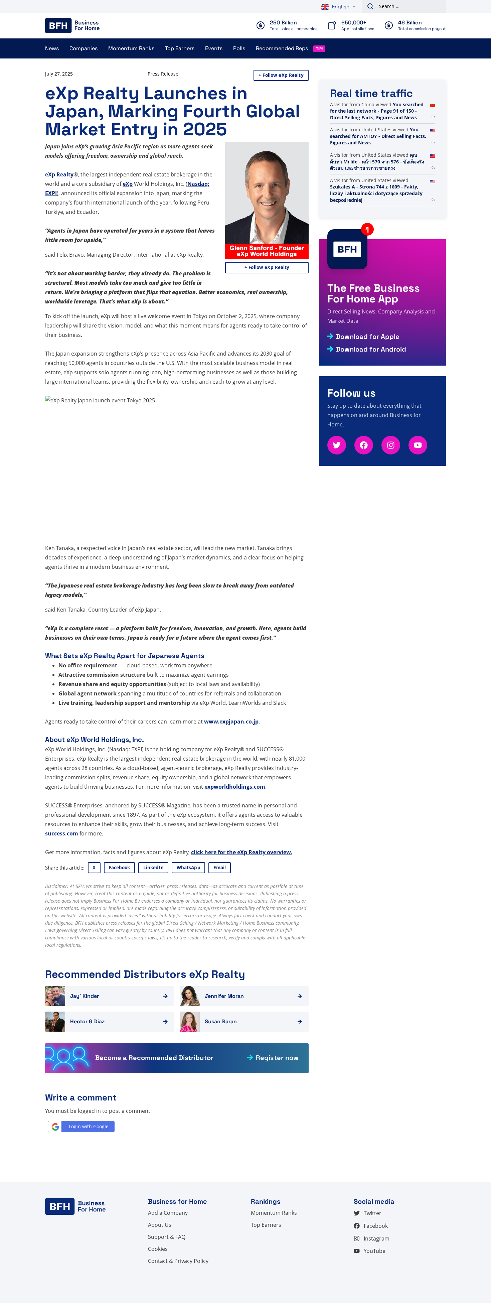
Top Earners (179, 48)
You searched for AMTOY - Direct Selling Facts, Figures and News (378, 136)
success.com (61, 833)
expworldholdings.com (234, 786)
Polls (239, 48)
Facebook (119, 868)
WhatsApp (188, 868)
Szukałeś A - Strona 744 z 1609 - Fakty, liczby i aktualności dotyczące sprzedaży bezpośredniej (376, 193)
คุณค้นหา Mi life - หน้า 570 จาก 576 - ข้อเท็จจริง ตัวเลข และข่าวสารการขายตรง (377, 161)
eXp (128, 183)
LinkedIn (153, 868)
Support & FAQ (166, 1237)
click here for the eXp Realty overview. (241, 852)
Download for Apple (367, 336)
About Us (159, 1224)
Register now (277, 1057)
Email (219, 868)
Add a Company (168, 1212)
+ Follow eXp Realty (281, 75)
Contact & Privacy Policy (178, 1261)
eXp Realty (59, 174)
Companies (83, 48)
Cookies (158, 1249)
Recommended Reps (282, 48)
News (52, 48)
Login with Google (89, 1126)
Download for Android (371, 349)
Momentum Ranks (131, 48)
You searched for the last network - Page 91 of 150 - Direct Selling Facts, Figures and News (377, 111)
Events (213, 48)
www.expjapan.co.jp (231, 721)
